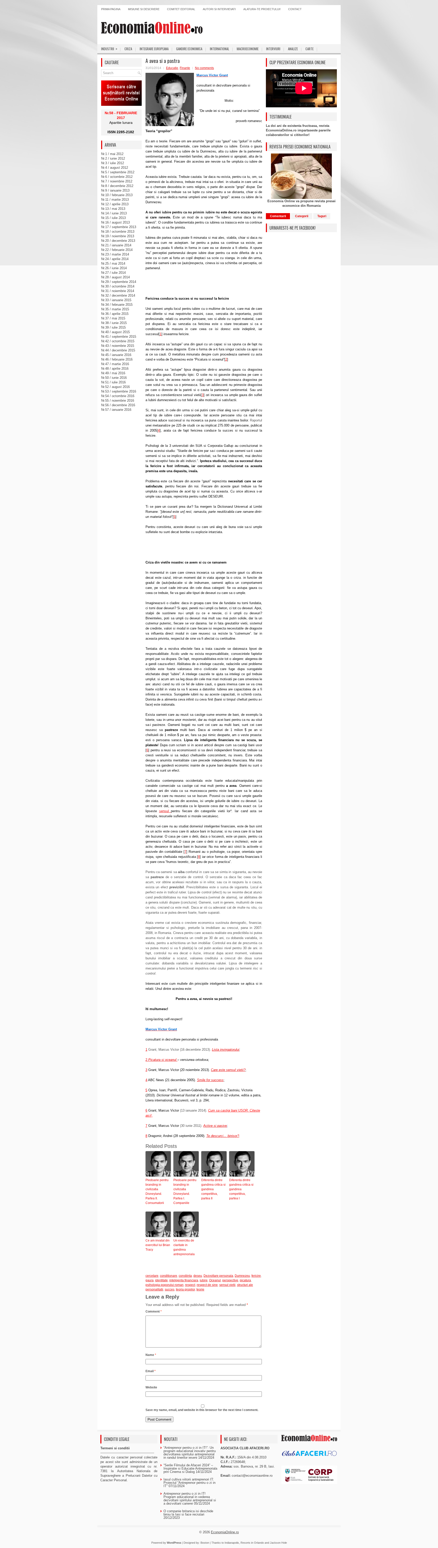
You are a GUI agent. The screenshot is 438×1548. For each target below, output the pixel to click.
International (219, 48)
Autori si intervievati (219, 9)
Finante (185, 68)
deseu (197, 1276)
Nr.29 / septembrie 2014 (118, 282)
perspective (230, 1280)
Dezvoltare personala (218, 1276)
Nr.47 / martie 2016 (115, 364)
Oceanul (215, 1280)
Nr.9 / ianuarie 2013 (115, 190)
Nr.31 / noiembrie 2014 (117, 291)
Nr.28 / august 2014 (115, 277)
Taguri (321, 216)
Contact (295, 9)
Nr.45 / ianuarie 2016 (116, 355)
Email (150, 1371)
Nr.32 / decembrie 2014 (118, 295)
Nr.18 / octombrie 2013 (117, 231)
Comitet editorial (181, 9)
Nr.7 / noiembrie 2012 (116, 181)
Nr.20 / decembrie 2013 (118, 241)
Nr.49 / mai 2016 (113, 373)
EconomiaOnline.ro (225, 1532)
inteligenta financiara (183, 1280)
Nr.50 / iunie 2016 (114, 378)
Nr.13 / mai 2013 (113, 209)
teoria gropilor (185, 1289)
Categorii (301, 216)
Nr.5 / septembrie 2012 (117, 172)
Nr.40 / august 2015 (115, 332)
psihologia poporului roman (164, 1285)
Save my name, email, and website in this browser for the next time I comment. (201, 1410)
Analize (293, 48)
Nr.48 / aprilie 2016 (115, 368)
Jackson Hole (278, 1542)
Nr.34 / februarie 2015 (117, 305)
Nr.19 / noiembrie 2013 (117, 236)
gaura (149, 1280)
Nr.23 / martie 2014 (115, 254)
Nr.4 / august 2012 (114, 167)
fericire (256, 1276)
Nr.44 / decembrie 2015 (118, 350)
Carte (309, 48)
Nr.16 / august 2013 (115, 222)
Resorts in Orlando (252, 1542)
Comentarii (278, 216)
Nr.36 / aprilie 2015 (115, 314)
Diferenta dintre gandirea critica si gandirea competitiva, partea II (213, 1189)
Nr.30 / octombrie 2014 (117, 286)
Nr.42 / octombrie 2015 (117, 341)
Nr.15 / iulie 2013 (113, 218)
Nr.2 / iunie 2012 (113, 158)
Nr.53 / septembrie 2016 (118, 391)
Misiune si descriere (143, 9)
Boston (204, 1542)
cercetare (151, 1276)
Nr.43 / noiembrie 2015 (117, 346)
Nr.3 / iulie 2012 (112, 163)
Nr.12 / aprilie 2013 (115, 204)
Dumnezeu (242, 1276)
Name (150, 1355)
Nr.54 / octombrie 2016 (117, 396)
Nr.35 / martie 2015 (115, 309)
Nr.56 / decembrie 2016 (118, 405)
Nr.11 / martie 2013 (115, 199)
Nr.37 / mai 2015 (113, 318)
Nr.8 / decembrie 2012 (117, 186)
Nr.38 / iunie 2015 (114, 323)
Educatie (172, 68)
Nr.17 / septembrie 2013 (118, 227)
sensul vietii (227, 1285)
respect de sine (207, 1285)
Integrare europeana (154, 48)
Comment (153, 1311)
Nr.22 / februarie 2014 (117, 250)
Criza (128, 48)
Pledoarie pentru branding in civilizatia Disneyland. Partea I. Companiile (184, 1191)
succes (169, 1289)
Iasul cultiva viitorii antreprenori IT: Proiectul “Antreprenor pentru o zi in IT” (189, 1482)
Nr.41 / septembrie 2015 (118, 336)
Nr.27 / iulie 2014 (113, 273)
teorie (200, 1289)
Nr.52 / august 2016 (115, 387)
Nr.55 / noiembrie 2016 (117, 400)
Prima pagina (110, 9)
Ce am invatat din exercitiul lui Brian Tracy (157, 1245)
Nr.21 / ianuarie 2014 (116, 245)
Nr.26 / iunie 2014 (114, 268)
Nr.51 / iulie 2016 (113, 382)
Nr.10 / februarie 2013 (117, 195)
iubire (204, 1280)
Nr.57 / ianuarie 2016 (116, 410)
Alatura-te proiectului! (262, 9)
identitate (161, 1280)
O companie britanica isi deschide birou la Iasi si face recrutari (188, 1512)
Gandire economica (189, 48)
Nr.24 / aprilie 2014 (115, 259)
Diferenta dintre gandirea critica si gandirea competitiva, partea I (241, 1189)
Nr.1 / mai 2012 (112, 154)
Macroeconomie (248, 48)
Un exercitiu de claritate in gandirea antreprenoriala (184, 1247)
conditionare (168, 1276)
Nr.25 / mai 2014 (113, 263)
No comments (204, 68)
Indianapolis (232, 1542)
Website (151, 1387)
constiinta (185, 1276)
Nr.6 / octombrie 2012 (117, 177)
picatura (245, 1280)
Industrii (109, 48)
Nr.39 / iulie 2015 (113, 327)
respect (190, 1285)
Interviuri (273, 48)
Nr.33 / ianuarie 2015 (116, 300)
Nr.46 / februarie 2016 (117, 359)
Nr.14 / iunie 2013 (114, 213)
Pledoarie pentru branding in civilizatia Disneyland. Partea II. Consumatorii (157, 1191)
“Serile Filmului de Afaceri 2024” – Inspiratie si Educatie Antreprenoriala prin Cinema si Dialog (190, 1468)
